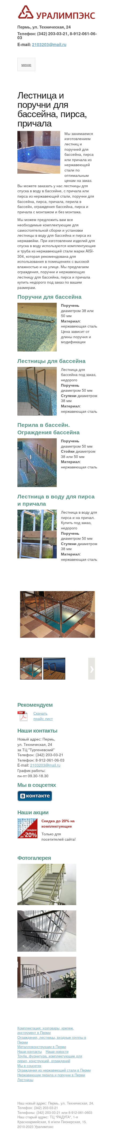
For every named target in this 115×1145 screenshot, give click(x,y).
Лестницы (25, 1079)
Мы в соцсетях (29, 1065)
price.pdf (57, 713)
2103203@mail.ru (49, 44)
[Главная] (57, 18)
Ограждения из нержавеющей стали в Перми (54, 1070)
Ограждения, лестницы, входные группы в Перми (51, 1040)
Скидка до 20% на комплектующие (58, 823)
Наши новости (57, 1051)
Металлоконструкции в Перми (41, 1046)
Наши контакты (29, 1051)
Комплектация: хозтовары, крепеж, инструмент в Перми (45, 1030)
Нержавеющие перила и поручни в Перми (51, 1075)
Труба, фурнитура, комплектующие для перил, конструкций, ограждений (49, 1058)
